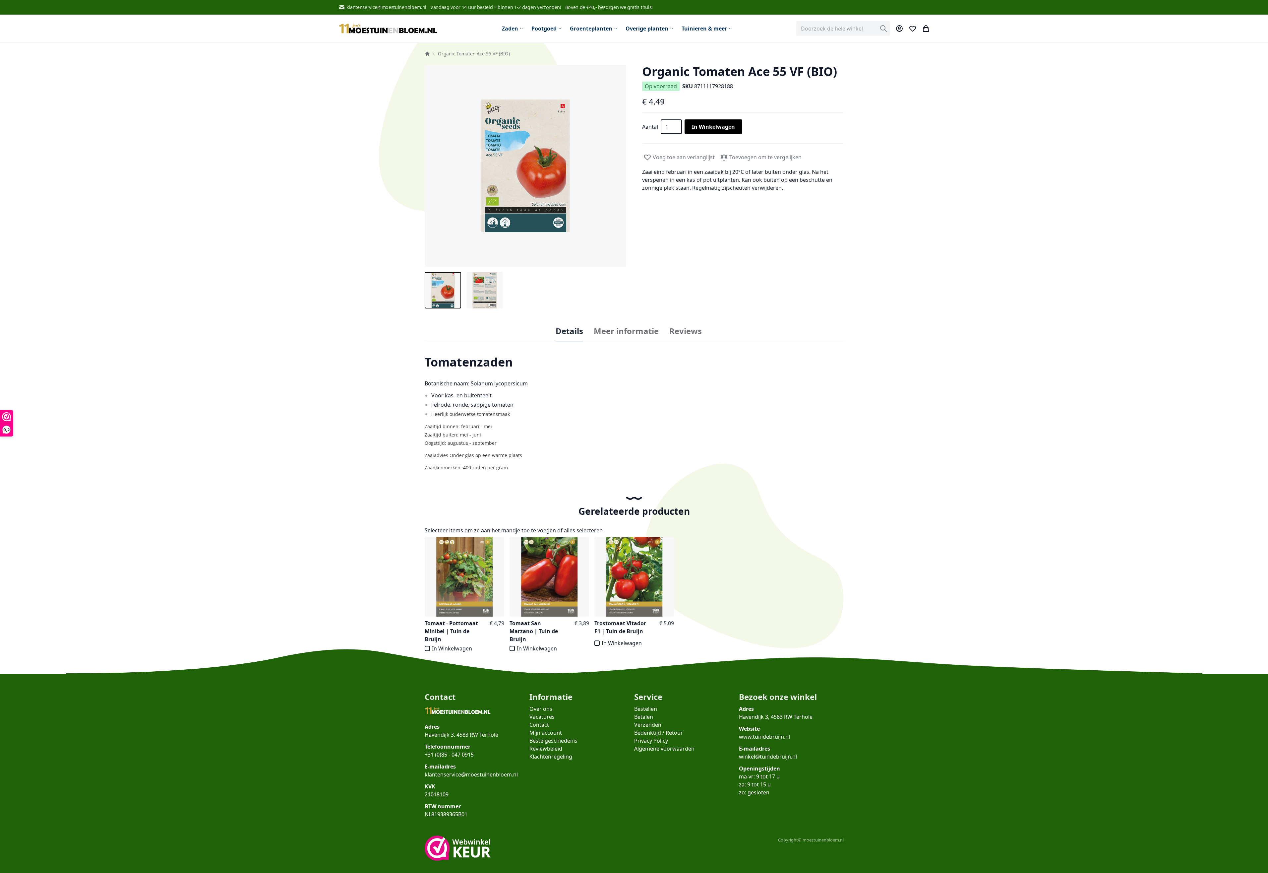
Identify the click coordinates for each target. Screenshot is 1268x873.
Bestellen (645, 708)
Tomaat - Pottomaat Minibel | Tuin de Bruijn (451, 631)
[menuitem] (512, 28)
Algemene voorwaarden (664, 748)
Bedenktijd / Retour (658, 732)
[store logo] (388, 29)
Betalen (643, 716)
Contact (539, 724)
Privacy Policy (651, 740)
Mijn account (545, 732)
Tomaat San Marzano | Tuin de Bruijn (534, 631)
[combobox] (843, 28)
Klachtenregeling (550, 756)
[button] (525, 166)
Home (427, 53)
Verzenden (647, 724)
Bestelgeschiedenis (553, 740)
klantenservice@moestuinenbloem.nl (386, 7)
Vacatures (542, 716)
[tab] (569, 331)
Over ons (540, 708)
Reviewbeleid (545, 748)
